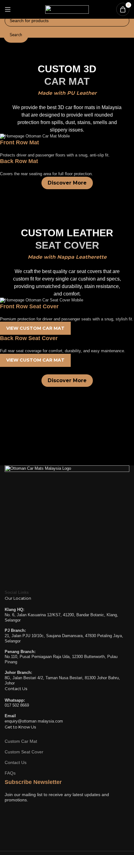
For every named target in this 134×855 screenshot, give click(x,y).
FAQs (10, 773)
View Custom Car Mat (35, 328)
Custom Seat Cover (24, 751)
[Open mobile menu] (8, 9)
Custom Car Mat (21, 740)
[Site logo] (67, 9)
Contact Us (15, 762)
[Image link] (67, 527)
